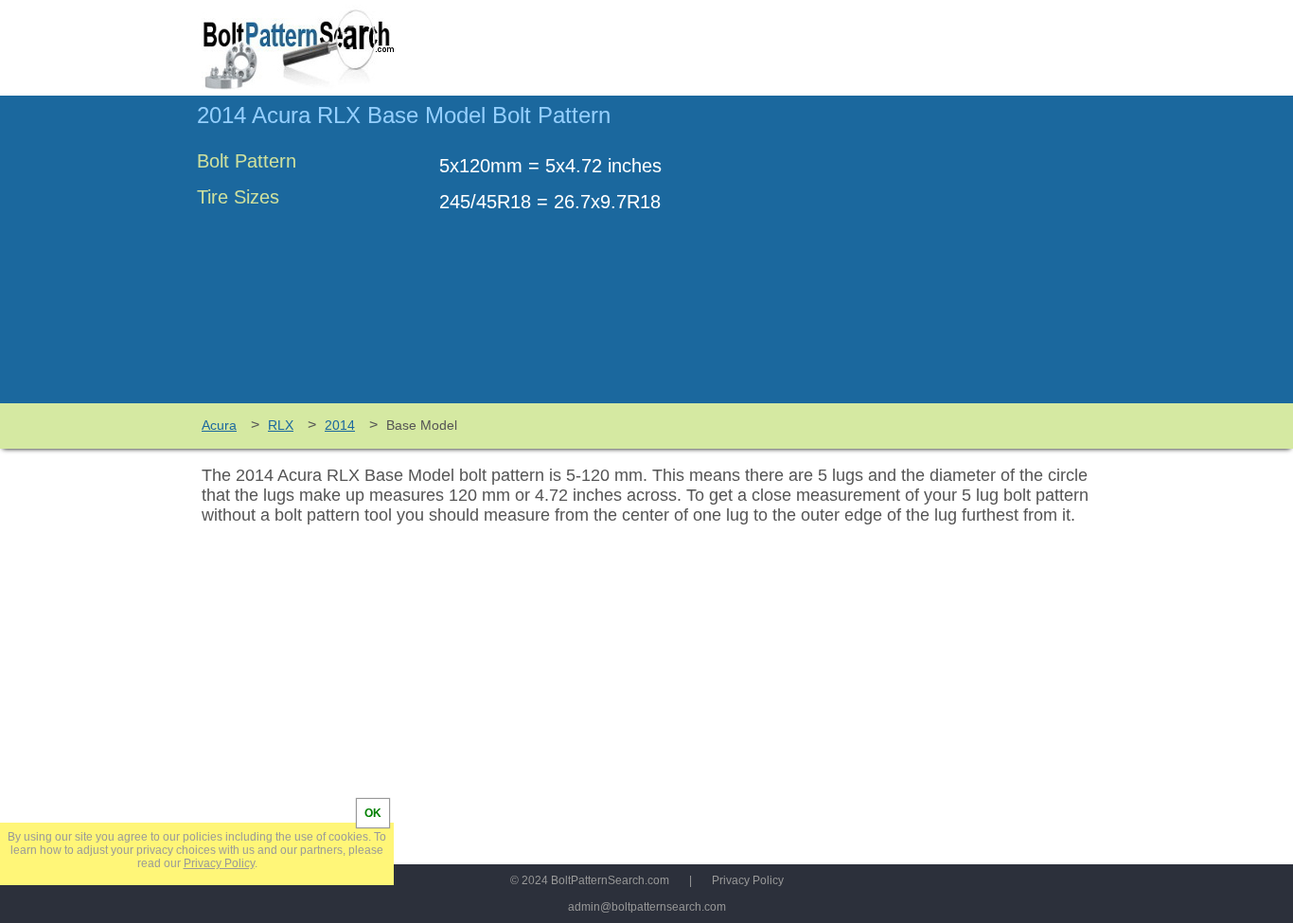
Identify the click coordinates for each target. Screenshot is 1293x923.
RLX (280, 425)
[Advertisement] (937, 258)
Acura (219, 425)
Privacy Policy (748, 880)
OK (372, 813)
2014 (340, 425)
